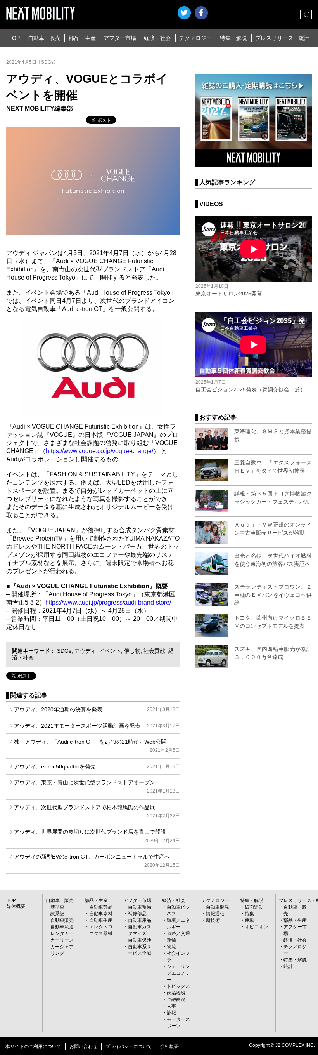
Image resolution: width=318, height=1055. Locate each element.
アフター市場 (120, 38)
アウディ (85, 651)
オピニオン (256, 927)
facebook (201, 12)
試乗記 (57, 913)
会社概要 (169, 1046)
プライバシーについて (128, 1046)
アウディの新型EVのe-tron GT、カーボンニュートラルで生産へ (97, 860)
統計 (288, 966)
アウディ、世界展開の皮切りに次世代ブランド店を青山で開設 (97, 836)
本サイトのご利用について (33, 1046)
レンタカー (62, 933)
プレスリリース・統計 (282, 38)
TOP (14, 38)
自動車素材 (100, 913)
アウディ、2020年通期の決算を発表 (97, 709)
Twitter (184, 12)
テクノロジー (195, 38)
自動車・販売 (44, 38)
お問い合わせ (83, 1046)
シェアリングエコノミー (178, 973)
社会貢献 (154, 651)
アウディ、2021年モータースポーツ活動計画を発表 (97, 726)
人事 (171, 1006)
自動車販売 (62, 920)
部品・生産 (82, 38)
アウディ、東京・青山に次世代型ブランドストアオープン (97, 786)
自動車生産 (100, 920)
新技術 (213, 920)
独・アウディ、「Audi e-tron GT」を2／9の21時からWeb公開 (97, 746)
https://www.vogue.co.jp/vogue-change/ (99, 451)
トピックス (178, 986)
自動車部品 (100, 907)
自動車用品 (139, 920)
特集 (249, 913)
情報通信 (215, 913)
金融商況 (176, 999)
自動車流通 (62, 927)
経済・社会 (157, 38)
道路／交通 (178, 933)
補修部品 (137, 913)
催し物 (132, 651)
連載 (249, 920)
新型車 (57, 907)
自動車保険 (139, 940)
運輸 (171, 940)
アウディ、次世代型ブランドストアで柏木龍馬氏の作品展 (97, 811)
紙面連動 (254, 907)
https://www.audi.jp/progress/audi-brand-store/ (108, 602)
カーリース (62, 940)
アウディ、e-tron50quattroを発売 (97, 766)
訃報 (171, 1012)
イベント (110, 651)
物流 (171, 946)
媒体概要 (16, 906)
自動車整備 (139, 907)
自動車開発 (217, 907)
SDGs (64, 651)
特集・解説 (233, 38)
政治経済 (176, 993)
